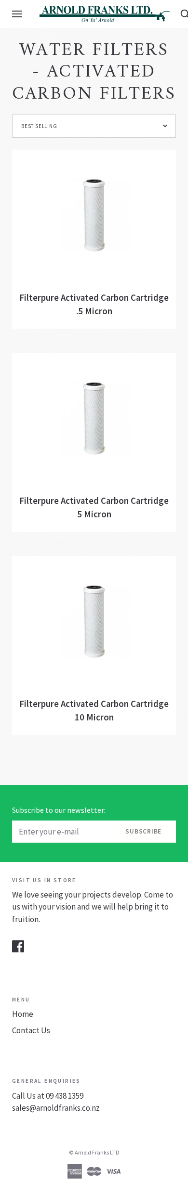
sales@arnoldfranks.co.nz (56, 1108)
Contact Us (31, 1030)
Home (22, 1014)
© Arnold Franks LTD (94, 1152)
